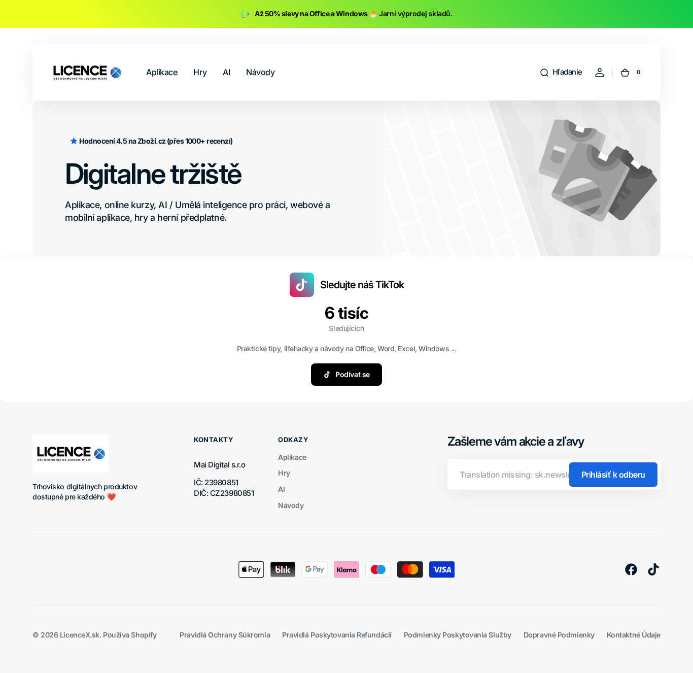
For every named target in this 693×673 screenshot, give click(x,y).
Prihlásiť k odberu (613, 474)
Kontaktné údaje (634, 634)
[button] (560, 72)
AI (281, 489)
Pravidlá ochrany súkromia (225, 634)
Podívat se (352, 374)
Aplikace (292, 457)
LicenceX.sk (79, 634)
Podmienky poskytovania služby (457, 634)
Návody (290, 505)
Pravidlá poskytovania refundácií (337, 634)
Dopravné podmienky (559, 634)
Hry (284, 472)
